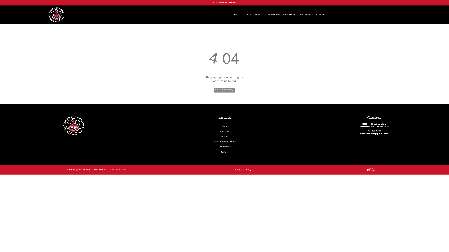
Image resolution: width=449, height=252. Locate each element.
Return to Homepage (224, 89)
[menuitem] (236, 15)
